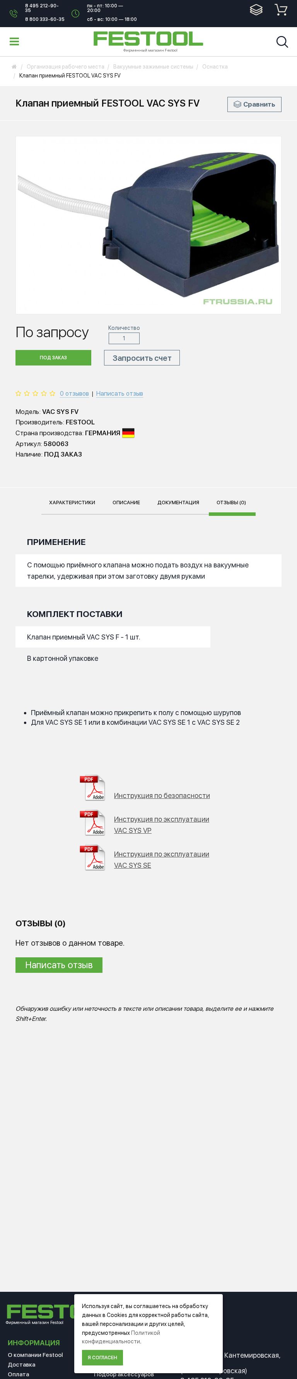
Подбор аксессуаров (124, 1374)
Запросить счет (142, 358)
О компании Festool (35, 1354)
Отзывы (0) (231, 502)
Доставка (21, 1364)
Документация (178, 502)
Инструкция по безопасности (162, 795)
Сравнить (259, 104)
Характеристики (72, 502)
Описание (126, 502)
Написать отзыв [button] (59, 964)
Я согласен (102, 1357)
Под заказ (53, 357)
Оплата (18, 1374)
